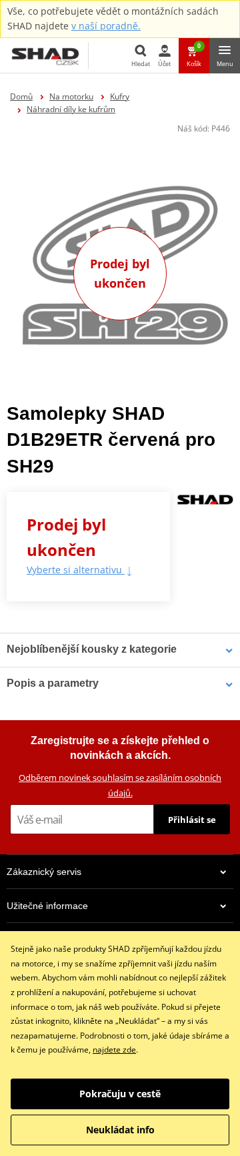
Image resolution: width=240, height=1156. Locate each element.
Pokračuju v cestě (120, 1093)
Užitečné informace (47, 905)
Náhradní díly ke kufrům (71, 109)
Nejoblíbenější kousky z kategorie (92, 649)
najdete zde (114, 1049)
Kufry (119, 96)
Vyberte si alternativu (76, 569)
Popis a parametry (53, 683)
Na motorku (71, 96)
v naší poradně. (106, 25)
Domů (21, 96)
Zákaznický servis (44, 871)
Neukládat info (120, 1129)
